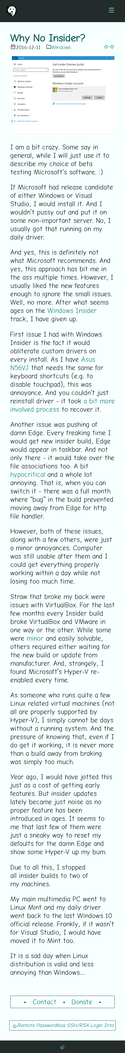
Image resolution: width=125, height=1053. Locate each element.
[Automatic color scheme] (62, 1046)
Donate (81, 1002)
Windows (61, 47)
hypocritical (27, 474)
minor (35, 638)
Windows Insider (72, 310)
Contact (44, 1002)
